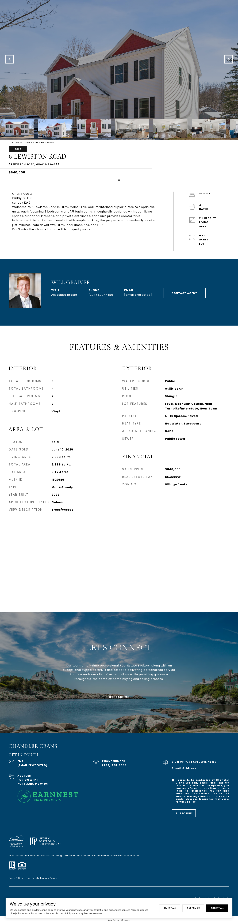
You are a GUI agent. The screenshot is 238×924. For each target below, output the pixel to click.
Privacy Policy (186, 801)
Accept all (217, 908)
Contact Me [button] (119, 697)
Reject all (170, 908)
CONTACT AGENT (184, 293)
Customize (193, 908)
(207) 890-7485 (101, 295)
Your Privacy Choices (119, 920)
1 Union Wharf (28, 780)
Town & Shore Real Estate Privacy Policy (33, 878)
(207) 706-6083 (114, 765)
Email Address (184, 768)
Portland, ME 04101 (32, 783)
